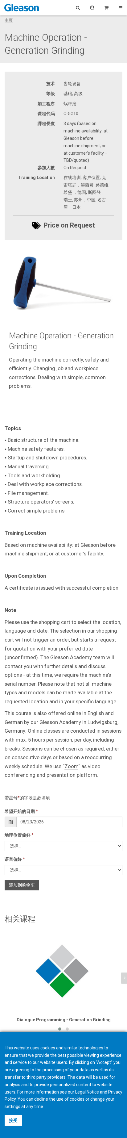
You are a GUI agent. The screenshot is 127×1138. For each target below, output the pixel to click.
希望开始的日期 (21, 811)
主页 (9, 20)
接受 (13, 1120)
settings (12, 1106)
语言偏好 (15, 859)
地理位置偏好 (19, 835)
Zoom (71, 766)
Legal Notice (87, 1092)
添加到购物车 (22, 885)
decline (41, 1099)
